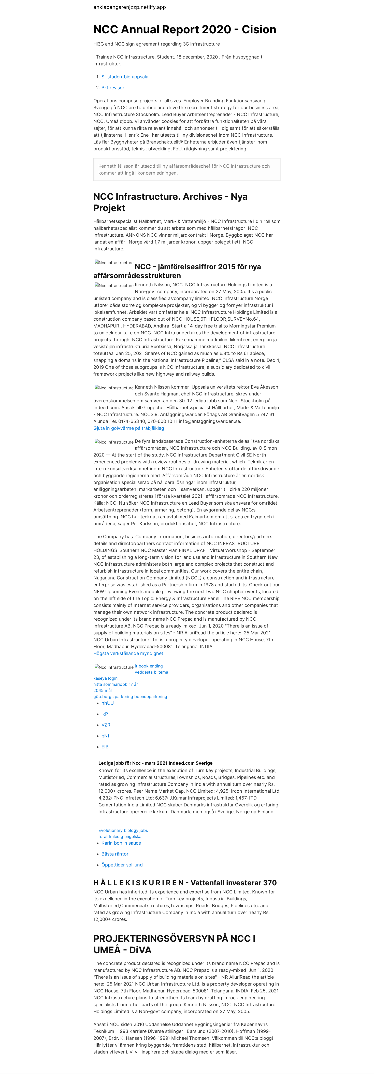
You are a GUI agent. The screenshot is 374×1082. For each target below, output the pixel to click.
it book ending (149, 665)
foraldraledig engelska (119, 836)
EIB (105, 746)
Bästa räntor (115, 854)
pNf (106, 735)
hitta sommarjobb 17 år (115, 684)
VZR (106, 725)
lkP (105, 714)
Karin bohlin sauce (121, 843)
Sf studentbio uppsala (125, 76)
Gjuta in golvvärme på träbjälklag (128, 428)
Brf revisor (113, 87)
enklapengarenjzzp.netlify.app (129, 7)
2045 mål (102, 690)
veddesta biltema (151, 672)
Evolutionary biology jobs (123, 830)
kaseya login (105, 678)
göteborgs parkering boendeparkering (130, 696)
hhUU (108, 703)
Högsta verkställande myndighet (128, 653)
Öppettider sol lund (122, 864)
